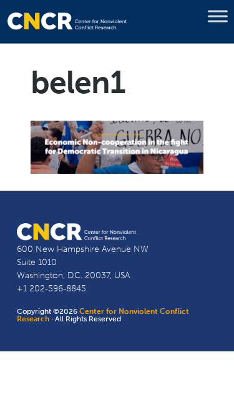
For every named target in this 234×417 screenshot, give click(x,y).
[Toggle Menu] (218, 16)
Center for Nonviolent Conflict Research (103, 315)
